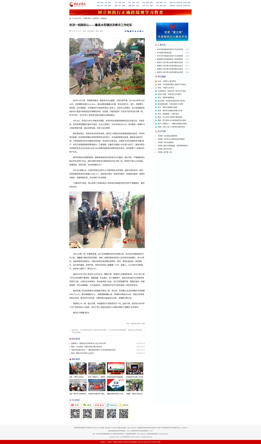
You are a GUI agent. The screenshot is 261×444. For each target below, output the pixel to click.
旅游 (119, 2)
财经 (123, 2)
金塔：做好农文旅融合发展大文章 (170, 110)
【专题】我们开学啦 (164, 149)
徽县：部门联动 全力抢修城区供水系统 (172, 120)
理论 (105, 5)
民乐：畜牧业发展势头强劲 (167, 107)
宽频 (147, 2)
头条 (105, 2)
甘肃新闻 (95, 18)
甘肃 (98, 2)
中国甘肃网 (86, 18)
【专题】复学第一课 (164, 152)
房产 (147, 5)
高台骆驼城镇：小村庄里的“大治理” (170, 104)
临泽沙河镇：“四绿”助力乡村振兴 (170, 94)
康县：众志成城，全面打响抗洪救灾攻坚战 (86, 347)
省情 (151, 2)
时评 (102, 5)
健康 (129, 5)
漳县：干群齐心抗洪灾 (166, 88)
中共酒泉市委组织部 (164, 53)
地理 (116, 5)
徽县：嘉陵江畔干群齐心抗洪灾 (82, 353)
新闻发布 (179, 5)
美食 (133, 2)
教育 (161, 2)
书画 (137, 2)
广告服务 (114, 442)
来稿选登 (104, 18)
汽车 (143, 5)
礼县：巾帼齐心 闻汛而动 (167, 81)
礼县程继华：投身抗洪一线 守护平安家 (172, 91)
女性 (137, 5)
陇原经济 (172, 5)
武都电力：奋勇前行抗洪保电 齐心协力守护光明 (88, 343)
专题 (157, 2)
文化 (116, 2)
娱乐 (133, 5)
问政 (143, 2)
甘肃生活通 (186, 2)
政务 (102, 2)
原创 (98, 5)
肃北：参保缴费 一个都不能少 (168, 114)
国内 (109, 2)
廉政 (109, 5)
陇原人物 (172, 2)
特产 (119, 5)
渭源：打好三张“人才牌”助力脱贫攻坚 (171, 127)
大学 (165, 2)
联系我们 (120, 442)
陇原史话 (179, 2)
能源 (161, 5)
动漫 (151, 5)
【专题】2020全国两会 (165, 142)
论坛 (157, 5)
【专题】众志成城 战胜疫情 (167, 136)
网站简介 (103, 442)
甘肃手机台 (186, 5)
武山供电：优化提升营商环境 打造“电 (171, 101)
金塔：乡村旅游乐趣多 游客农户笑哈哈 (172, 84)
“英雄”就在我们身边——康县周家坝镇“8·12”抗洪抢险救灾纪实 (93, 350)
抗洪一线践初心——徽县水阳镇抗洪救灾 (172, 124)
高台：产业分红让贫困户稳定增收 (170, 117)
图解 (123, 5)
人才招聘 (108, 442)
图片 (165, 5)
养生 (129, 2)
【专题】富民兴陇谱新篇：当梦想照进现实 (172, 146)
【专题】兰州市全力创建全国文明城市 (171, 139)
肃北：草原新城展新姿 (166, 97)
